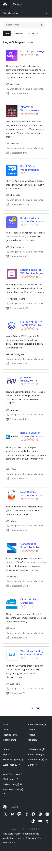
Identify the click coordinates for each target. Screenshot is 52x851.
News (6, 729)
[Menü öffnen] (47, 4)
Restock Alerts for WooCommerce (32, 220)
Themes (31, 729)
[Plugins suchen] (42, 25)
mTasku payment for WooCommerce (32, 434)
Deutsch (14, 807)
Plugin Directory (10, 13)
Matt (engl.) (10, 779)
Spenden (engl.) (37, 759)
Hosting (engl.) (10, 734)
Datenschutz (9, 739)
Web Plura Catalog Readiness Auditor (31, 653)
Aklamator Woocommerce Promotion (29, 108)
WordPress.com (13, 774)
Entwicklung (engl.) (13, 759)
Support (7, 754)
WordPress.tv (11, 764)
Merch (32, 764)
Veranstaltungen (35, 754)
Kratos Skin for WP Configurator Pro (31, 323)
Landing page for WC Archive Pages (31, 271)
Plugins (31, 734)
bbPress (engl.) (12, 784)
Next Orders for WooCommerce (32, 494)
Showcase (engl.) (36, 724)
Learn (6, 749)
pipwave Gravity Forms (29, 379)
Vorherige (15, 708)
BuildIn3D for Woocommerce (29, 168)
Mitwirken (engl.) (36, 749)
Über (5, 724)
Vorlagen (32, 739)
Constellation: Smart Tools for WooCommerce (30, 545)
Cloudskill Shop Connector (29, 601)
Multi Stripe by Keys (32, 51)
